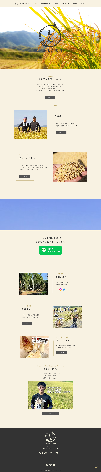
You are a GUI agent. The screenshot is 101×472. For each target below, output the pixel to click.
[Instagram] (60, 289)
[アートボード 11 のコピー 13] (46, 464)
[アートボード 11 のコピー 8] (54, 464)
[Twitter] (64, 289)
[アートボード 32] (50, 464)
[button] (65, 3)
